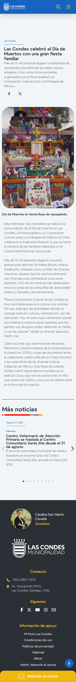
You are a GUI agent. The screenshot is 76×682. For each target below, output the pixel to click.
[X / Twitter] (29, 610)
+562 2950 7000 (24, 579)
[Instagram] (46, 610)
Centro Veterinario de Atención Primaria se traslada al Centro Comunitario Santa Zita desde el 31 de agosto (35, 441)
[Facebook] (21, 610)
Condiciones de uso (38, 640)
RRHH (38, 658)
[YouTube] (37, 610)
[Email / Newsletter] (54, 610)
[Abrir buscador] (58, 6)
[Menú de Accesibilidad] (69, 663)
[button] (3, 448)
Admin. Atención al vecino (38, 664)
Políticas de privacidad (38, 646)
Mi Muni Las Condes (38, 634)
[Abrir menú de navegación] (68, 6)
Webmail (38, 652)
